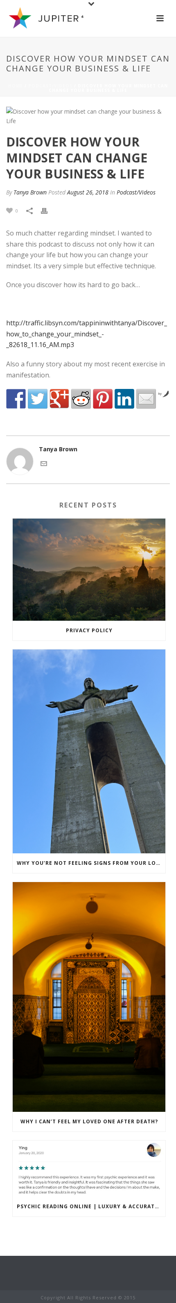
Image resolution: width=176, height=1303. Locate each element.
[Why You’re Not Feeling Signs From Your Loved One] (89, 751)
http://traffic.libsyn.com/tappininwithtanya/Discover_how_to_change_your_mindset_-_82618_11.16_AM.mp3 (86, 333)
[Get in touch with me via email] (44, 462)
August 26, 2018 (87, 192)
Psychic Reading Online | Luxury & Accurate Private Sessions (91, 1206)
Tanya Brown (30, 192)
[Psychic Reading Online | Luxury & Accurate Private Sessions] (89, 1169)
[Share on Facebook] (16, 399)
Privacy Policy (89, 630)
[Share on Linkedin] (124, 399)
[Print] (48, 210)
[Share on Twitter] (37, 399)
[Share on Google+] (59, 399)
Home (15, 86)
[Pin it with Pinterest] (103, 399)
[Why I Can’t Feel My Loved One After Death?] (89, 997)
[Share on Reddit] (81, 399)
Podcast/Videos (50, 86)
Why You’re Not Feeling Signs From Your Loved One (91, 863)
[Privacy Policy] (89, 570)
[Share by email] (146, 399)
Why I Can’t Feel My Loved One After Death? (89, 1121)
